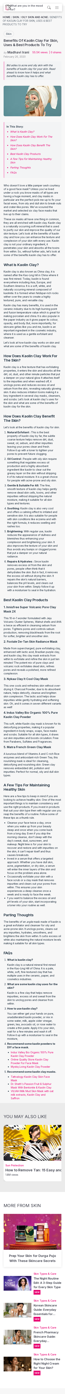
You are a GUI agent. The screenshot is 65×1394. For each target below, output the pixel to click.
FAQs (13, 172)
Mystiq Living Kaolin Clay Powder (30, 1066)
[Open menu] (56, 7)
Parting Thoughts (20, 167)
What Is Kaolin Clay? (22, 131)
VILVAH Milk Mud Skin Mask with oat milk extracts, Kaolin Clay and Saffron (32, 1095)
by (16, 52)
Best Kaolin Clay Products (25, 153)
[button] (28, 7)
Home (6, 17)
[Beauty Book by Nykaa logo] (7, 7)
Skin (16, 17)
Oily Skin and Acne (34, 17)
